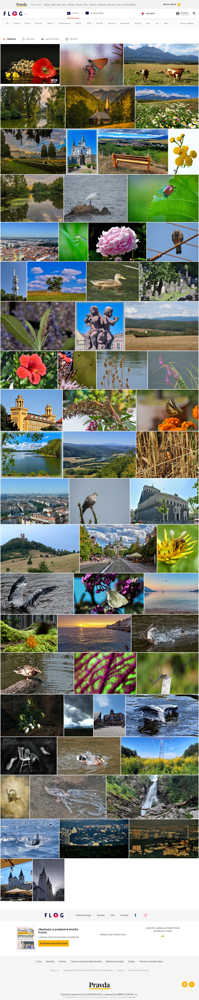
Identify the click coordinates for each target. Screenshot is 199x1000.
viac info (132, 997)
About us (54, 970)
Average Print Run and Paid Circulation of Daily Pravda (88, 970)
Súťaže (131, 961)
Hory (148, 23)
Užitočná (111, 4)
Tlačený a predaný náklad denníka (86, 961)
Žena (85, 4)
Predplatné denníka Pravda (53, 943)
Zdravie (78, 4)
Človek (17, 23)
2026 (89, 23)
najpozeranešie (52, 38)
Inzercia (62, 961)
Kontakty (50, 961)
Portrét (38, 23)
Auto (64, 4)
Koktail (71, 4)
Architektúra (65, 23)
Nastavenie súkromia (139, 970)
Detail (27, 23)
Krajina (138, 23)
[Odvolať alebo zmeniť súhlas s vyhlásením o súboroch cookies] (185, 984)
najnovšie (30, 38)
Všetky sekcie (170, 4)
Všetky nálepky (187, 23)
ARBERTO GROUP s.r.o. (127, 994)
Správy (47, 4)
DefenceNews (129, 4)
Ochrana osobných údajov (151, 961)
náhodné (73, 38)
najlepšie (11, 38)
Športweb (56, 4)
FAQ (112, 915)
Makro (78, 23)
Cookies (120, 970)
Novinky (100, 915)
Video (119, 4)
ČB (7, 23)
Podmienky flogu (83, 915)
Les (157, 23)
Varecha (93, 4)
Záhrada (102, 4)
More (166, 23)
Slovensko (125, 23)
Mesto (50, 23)
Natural (111, 23)
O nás (39, 961)
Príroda (99, 23)
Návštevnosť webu (115, 961)
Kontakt (124, 915)
